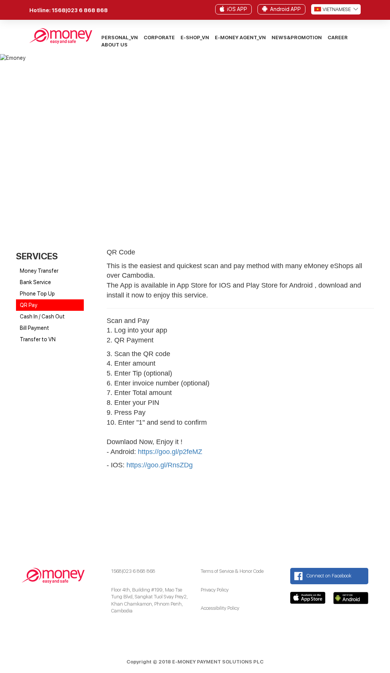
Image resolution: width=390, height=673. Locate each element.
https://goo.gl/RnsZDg (159, 465)
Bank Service (35, 282)
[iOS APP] (222, 8)
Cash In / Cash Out (42, 316)
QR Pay (28, 305)
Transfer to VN (38, 339)
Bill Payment (34, 328)
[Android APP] (264, 8)
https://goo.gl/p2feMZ (170, 452)
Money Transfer (39, 271)
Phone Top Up (37, 294)
